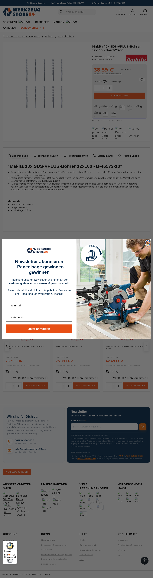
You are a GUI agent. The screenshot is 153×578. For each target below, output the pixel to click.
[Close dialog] (147, 243)
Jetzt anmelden (39, 328)
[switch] (10, 560)
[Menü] (15, 542)
